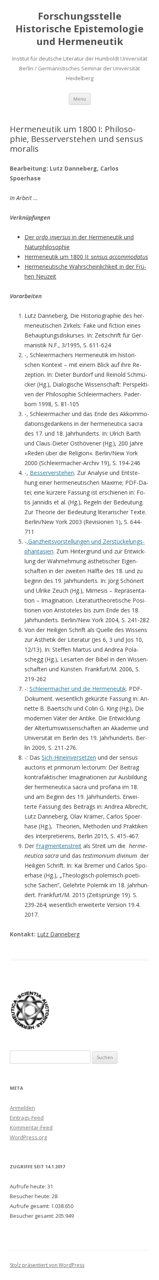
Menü (79, 99)
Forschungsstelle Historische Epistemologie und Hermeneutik (79, 29)
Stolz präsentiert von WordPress (47, 1265)
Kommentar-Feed (31, 1127)
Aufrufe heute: (28, 1186)
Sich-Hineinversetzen (69, 757)
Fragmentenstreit (59, 846)
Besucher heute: (31, 1196)
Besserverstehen (52, 473)
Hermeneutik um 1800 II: (86, 257)
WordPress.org (28, 1137)
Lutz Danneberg (58, 934)
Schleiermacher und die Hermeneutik (77, 689)
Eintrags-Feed (27, 1117)
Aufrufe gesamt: (30, 1206)
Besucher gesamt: (32, 1215)
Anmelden (22, 1107)
